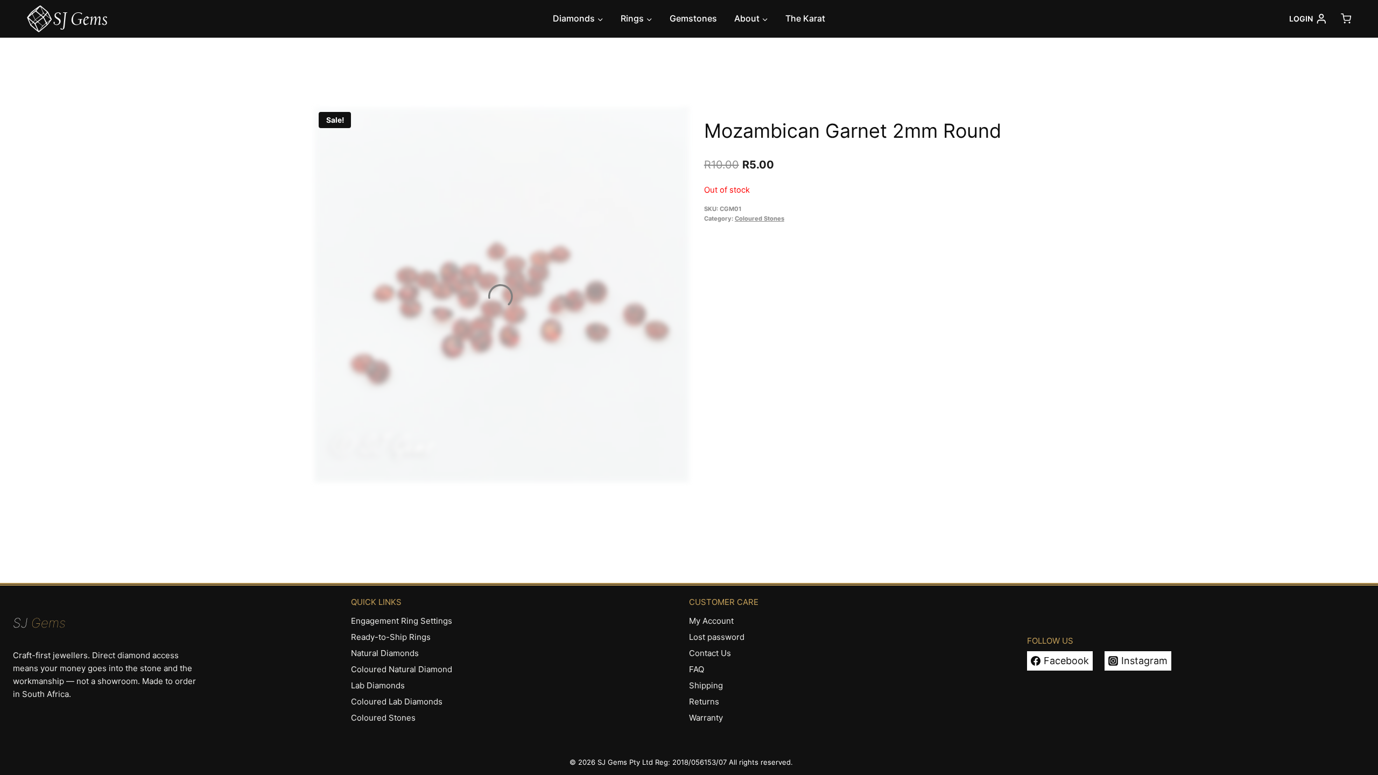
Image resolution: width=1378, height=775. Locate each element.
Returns (704, 701)
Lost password (716, 637)
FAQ (696, 669)
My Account (711, 621)
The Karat (805, 18)
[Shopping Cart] (1346, 18)
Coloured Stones (759, 218)
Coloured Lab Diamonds (396, 701)
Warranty (706, 718)
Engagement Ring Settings (401, 621)
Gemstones (693, 18)
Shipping (706, 685)
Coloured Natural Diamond (401, 669)
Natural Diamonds (385, 653)
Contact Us (710, 653)
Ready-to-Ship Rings (391, 637)
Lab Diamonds (378, 685)
